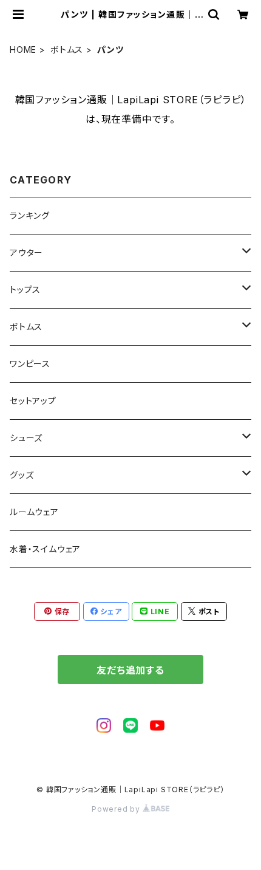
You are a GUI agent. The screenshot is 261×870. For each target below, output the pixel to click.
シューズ (26, 438)
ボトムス (66, 49)
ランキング (30, 215)
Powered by (117, 808)
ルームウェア (34, 512)
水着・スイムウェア (45, 549)
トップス (25, 289)
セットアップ (33, 401)
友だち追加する (130, 670)
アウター (26, 252)
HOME (23, 49)
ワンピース (30, 363)
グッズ (21, 475)
